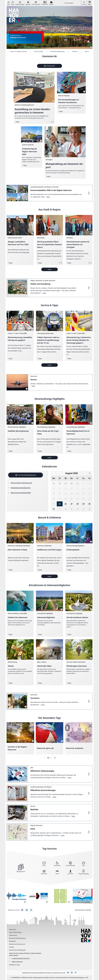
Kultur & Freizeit (38, 51)
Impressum (12, 929)
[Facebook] (22, 910)
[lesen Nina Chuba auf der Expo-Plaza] (49, 428)
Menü (89, 4)
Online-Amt (44, 4)
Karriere (51, 4)
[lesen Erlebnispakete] (78, 547)
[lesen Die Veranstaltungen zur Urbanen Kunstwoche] (71, 93)
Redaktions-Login (14, 964)
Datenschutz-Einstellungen (17, 950)
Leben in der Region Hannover (18, 51)
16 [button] (89, 494)
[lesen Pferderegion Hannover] (79, 662)
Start (8, 4)
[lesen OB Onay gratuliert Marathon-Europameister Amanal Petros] (49, 240)
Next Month (89, 473)
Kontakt (11, 947)
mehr (49, 269)
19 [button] (66, 499)
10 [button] (54, 494)
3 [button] (53, 488)
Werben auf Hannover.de (17, 944)
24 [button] (54, 504)
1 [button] (83, 483)
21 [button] (77, 499)
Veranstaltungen (20, 4)
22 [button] (83, 499)
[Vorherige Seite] (44, 758)
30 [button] (71, 483)
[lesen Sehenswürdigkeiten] (49, 614)
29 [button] (66, 483)
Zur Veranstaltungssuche (27, 475)
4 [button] (59, 488)
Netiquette (12, 941)
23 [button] (89, 499)
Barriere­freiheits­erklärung (17, 938)
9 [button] (89, 488)
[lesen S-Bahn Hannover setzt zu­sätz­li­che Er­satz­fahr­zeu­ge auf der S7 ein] (49, 336)
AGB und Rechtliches (15, 932)
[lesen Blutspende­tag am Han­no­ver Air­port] (65, 153)
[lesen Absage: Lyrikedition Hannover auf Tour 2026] (20, 240)
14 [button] (77, 494)
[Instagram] (26, 910)
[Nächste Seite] (55, 758)
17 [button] (54, 499)
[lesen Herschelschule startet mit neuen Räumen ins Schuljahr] (78, 240)
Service (87, 51)
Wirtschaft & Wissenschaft (57, 51)
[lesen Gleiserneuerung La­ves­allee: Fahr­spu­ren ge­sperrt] (20, 336)
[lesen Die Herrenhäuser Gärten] (79, 614)
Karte (12, 4)
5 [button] (65, 488)
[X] (31, 910)
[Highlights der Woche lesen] (49, 27)
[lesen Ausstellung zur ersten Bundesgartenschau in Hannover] (34, 98)
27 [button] (54, 483)
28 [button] (60, 483)
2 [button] (89, 483)
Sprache (28, 4)
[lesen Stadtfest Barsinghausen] (20, 428)
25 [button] (60, 504)
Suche (84, 4)
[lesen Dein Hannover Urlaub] (20, 547)
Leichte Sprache (35, 4)
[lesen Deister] (20, 662)
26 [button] (66, 504)
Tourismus (75, 51)
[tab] (48, 757)
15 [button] (83, 494)
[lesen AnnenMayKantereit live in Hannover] (78, 428)
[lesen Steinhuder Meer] (49, 662)
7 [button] (77, 488)
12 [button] (66, 494)
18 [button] (60, 499)
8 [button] (83, 488)
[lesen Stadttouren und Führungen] (49, 547)
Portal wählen (69, 3)
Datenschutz (13, 935)
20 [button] (71, 499)
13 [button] (71, 494)
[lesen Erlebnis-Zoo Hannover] (20, 614)
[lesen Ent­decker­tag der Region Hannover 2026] (31, 147)
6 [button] (71, 488)
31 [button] (77, 483)
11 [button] (60, 494)
